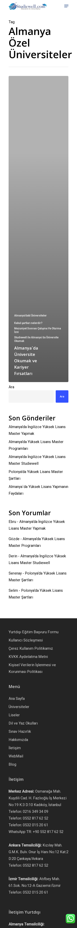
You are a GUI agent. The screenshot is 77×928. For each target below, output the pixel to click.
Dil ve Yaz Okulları (23, 723)
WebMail (16, 756)
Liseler (14, 715)
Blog (12, 764)
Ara (11, 387)
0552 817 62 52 (35, 818)
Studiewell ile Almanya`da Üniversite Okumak (36, 339)
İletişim (15, 748)
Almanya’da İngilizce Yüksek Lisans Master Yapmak (37, 430)
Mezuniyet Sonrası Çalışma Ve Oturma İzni (37, 330)
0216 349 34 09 (35, 811)
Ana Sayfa (17, 698)
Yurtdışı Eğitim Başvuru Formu (33, 632)
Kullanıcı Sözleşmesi (26, 640)
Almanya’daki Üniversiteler (30, 315)
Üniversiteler (19, 707)
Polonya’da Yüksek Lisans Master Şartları (36, 475)
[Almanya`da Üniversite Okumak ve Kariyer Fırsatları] (38, 229)
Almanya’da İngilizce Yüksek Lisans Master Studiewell (37, 460)
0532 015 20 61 (35, 825)
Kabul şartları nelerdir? (28, 322)
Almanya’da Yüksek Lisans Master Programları (36, 445)
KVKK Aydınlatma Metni (28, 656)
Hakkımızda (18, 739)
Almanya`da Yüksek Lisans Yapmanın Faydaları (38, 490)
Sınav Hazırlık (20, 731)
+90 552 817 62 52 (48, 831)
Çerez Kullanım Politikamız (31, 648)
